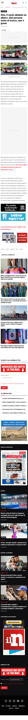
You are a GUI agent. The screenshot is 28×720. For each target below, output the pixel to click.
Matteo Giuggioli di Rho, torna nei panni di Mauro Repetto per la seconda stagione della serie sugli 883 (13, 277)
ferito (7, 249)
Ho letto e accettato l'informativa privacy (13, 683)
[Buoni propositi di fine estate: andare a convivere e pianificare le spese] (14, 563)
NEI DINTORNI (3, 11)
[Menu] (3, 2)
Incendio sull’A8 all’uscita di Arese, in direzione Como (12, 399)
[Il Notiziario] (14, 2)
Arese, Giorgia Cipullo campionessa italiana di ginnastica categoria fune (13, 543)
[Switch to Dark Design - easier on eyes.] (23, 2)
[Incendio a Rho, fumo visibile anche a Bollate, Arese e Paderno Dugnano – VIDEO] (14, 312)
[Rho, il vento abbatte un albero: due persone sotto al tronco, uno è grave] (14, 52)
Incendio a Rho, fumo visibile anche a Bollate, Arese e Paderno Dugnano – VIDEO (12, 324)
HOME (3, 706)
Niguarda (12, 249)
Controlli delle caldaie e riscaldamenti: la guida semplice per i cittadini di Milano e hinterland (14, 606)
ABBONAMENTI (22, 706)
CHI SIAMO (8, 706)
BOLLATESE (3, 537)
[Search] (25, 2)
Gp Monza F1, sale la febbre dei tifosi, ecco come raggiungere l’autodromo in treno (14, 414)
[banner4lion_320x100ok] (13, 208)
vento (21, 249)
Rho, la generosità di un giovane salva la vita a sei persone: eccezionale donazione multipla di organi (13, 301)
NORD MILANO (4, 508)
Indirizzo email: (5, 679)
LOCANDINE (14, 706)
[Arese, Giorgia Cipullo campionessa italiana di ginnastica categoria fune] (14, 530)
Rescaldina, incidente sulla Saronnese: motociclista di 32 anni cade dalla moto (12, 347)
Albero (3, 249)
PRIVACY (17, 708)
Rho (17, 249)
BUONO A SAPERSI (4, 570)
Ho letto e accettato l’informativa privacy (13, 383)
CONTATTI (11, 708)
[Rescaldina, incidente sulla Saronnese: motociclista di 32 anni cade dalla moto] (14, 336)
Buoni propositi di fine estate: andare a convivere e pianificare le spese (13, 577)
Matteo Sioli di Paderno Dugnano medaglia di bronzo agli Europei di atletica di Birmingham (13, 515)
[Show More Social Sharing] (9, 30)
